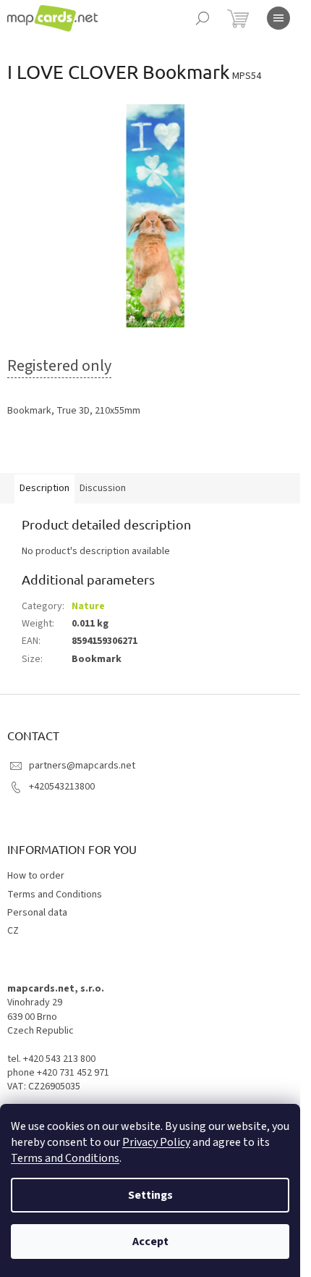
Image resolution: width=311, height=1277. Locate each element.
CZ (13, 931)
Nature (88, 606)
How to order (35, 875)
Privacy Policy (156, 1142)
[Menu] (278, 18)
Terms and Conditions (65, 1158)
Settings (150, 1195)
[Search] (202, 18)
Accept (150, 1241)
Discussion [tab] (103, 488)
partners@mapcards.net (82, 765)
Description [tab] (44, 488)
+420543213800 (62, 786)
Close (82, 452)
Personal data (37, 912)
